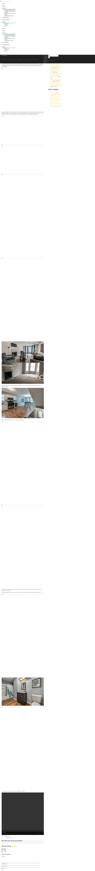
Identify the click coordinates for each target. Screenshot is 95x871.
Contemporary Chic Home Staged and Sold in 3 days (56, 100)
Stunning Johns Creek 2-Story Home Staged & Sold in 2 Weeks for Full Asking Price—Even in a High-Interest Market (56, 84)
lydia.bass (4, 837)
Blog (12, 837)
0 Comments (16, 837)
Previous (3, 55)
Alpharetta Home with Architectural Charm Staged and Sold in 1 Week (55, 94)
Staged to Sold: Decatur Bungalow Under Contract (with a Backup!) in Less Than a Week (56, 70)
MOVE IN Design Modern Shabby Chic (55, 97)
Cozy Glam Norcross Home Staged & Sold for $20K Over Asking (55, 80)
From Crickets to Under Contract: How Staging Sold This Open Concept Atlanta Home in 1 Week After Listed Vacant (55, 65)
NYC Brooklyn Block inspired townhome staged (56, 106)
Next (6, 55)
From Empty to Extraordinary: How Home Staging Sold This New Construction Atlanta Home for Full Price (56, 75)
